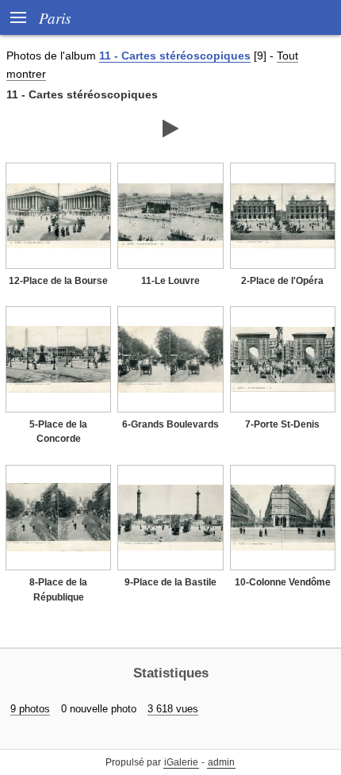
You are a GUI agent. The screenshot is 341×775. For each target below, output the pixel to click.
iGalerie (181, 762)
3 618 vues (173, 709)
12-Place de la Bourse (58, 281)
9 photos (30, 709)
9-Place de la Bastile (170, 582)
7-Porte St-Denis (282, 424)
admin (221, 762)
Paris (55, 17)
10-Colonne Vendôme (283, 582)
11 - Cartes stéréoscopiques (175, 55)
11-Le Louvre (170, 281)
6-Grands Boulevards (170, 424)
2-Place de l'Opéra (282, 281)
